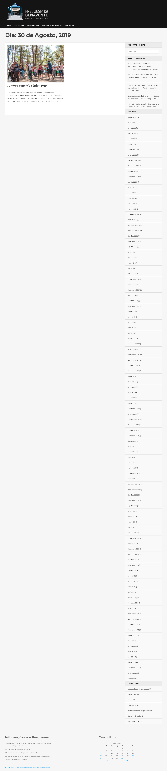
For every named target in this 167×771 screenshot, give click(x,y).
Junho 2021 (131, 452)
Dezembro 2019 (133, 549)
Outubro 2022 (133, 365)
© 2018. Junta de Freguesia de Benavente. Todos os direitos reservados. (28, 767)
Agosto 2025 (132, 182)
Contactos (69, 25)
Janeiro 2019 (132, 608)
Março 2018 (132, 662)
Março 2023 (132, 338)
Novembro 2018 (133, 619)
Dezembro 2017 (133, 678)
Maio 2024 (131, 263)
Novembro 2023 (134, 295)
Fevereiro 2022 (133, 409)
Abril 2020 (131, 527)
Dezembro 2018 (133, 614)
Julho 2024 (131, 252)
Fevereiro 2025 (133, 214)
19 (101, 756)
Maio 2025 (131, 198)
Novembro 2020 (134, 490)
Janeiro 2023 (132, 349)
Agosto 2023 (132, 311)
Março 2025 (132, 209)
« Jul (106, 761)
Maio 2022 (131, 392)
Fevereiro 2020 (133, 538)
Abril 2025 (131, 203)
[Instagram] (156, 24)
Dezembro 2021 (133, 419)
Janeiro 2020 (132, 543)
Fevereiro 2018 (133, 668)
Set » (127, 761)
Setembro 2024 (133, 241)
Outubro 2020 (133, 495)
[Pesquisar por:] (143, 52)
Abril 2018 (131, 657)
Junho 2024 (132, 257)
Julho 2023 (131, 317)
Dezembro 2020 (134, 484)
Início (9, 25)
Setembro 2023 (133, 306)
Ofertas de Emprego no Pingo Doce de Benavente (21, 753)
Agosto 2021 (132, 441)
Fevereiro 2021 (133, 473)
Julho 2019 (131, 576)
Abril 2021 (131, 463)
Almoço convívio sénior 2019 (27, 85)
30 (122, 758)
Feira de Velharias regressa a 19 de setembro (19, 749)
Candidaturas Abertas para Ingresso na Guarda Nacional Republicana (28, 756)
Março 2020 (132, 533)
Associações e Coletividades (138, 689)
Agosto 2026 (132, 117)
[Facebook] (153, 24)
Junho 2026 (132, 128)
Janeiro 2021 (132, 479)
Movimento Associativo (51, 25)
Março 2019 (132, 597)
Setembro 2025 (133, 176)
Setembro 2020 (133, 500)
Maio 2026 (131, 133)
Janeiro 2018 (132, 673)
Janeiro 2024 (132, 284)
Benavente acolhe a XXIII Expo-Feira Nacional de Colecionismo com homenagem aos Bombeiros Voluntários (142, 66)
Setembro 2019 (133, 565)
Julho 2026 (131, 122)
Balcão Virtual (33, 25)
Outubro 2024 (133, 236)
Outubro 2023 (133, 301)
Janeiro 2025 (132, 220)
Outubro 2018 (133, 624)
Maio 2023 (131, 328)
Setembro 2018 (133, 630)
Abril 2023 (131, 333)
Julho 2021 (131, 446)
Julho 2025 (131, 187)
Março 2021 (132, 468)
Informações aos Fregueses (138, 711)
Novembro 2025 (133, 166)
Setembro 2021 (133, 436)
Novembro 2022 (133, 360)
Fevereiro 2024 (133, 279)
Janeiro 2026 (132, 155)
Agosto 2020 (132, 506)
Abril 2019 (131, 592)
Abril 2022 (131, 398)
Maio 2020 (131, 522)
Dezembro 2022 (134, 355)
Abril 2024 (131, 268)
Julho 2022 (131, 382)
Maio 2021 (131, 457)
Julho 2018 (131, 641)
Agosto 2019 (132, 570)
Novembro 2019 (133, 554)
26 (101, 758)
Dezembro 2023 (134, 290)
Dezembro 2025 (134, 160)
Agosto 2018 (132, 635)
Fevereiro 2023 (133, 344)
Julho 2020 (131, 511)
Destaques (132, 694)
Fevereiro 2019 (133, 603)
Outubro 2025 (133, 171)
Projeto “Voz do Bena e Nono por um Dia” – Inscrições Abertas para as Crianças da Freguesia (144, 77)
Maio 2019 (131, 587)
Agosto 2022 (132, 376)
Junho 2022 (132, 387)
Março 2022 (132, 403)
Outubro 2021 (132, 430)
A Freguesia (19, 25)
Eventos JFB (132, 705)
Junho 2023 (132, 322)
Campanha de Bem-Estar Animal (16, 759)
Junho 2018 (132, 646)
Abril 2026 (131, 139)
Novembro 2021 (133, 425)
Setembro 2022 (133, 371)
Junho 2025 (132, 193)
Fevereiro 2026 (133, 149)
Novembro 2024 (134, 230)
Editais (130, 700)
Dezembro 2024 (134, 225)
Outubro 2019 (132, 560)
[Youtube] (159, 24)
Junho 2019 (132, 581)
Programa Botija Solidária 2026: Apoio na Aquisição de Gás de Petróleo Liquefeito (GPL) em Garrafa (143, 87)
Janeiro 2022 (132, 414)
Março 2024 (132, 274)
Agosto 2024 (132, 247)
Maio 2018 (131, 651)
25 (133, 756)
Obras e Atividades (134, 716)
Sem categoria (133, 721)
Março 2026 (132, 144)
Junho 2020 (132, 516)
